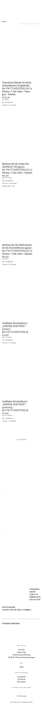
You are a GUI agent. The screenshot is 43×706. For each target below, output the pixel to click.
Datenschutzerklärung (21, 655)
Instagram (21, 676)
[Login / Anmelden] (34, 4)
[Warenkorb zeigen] (40, 4)
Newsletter (21, 682)
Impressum (21, 652)
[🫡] (22, 553)
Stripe (10, 692)
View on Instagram (10, 574)
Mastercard (16, 692)
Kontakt (21, 649)
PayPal (4, 692)
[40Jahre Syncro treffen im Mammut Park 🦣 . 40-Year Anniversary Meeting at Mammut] (22, 511)
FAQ (21, 667)
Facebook (21, 679)
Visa (22, 692)
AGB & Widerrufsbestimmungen (21, 657)
